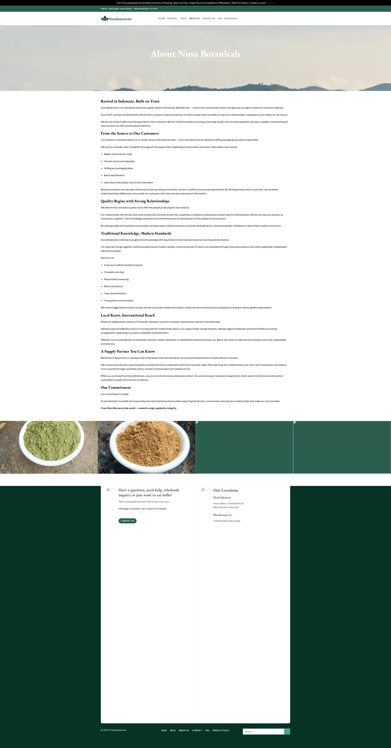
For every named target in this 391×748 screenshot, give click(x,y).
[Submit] (287, 731)
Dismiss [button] (270, 2)
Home (161, 18)
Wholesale (231, 18)
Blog (184, 18)
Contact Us (209, 18)
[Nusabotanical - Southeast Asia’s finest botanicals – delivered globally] (127, 18)
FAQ (220, 18)
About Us (194, 18)
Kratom (172, 18)
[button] (281, 18)
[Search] (273, 18)
